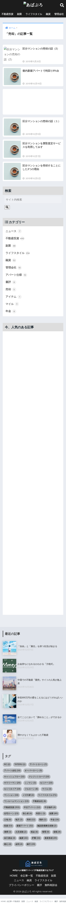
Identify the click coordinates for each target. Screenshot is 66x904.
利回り (40, 813)
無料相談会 (51, 885)
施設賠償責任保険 (47, 826)
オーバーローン (33, 770)
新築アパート (25, 826)
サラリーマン (12, 783)
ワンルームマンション (16, 801)
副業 (19, 14)
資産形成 (51, 838)
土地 (7, 819)
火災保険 (21, 832)
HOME (14, 875)
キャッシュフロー (14, 776)
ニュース (13, 231)
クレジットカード (39, 776)
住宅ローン (11, 813)
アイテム (13, 296)
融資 (48, 14)
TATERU (19, 764)
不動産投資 (7, 14)
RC (7, 764)
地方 (19, 819)
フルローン (31, 789)
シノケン (30, 783)
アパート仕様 (16, 274)
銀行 (31, 844)
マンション (11, 795)
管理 (45, 832)
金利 (19, 844)
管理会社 (59, 14)
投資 (8, 826)
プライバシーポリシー (21, 885)
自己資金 (9, 838)
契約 (42, 819)
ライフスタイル (34, 14)
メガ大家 (28, 795)
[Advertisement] (33, 102)
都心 (7, 844)
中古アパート (32, 807)
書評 (10, 281)
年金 (10, 311)
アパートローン (38, 764)
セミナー (46, 783)
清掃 (7, 832)
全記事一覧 (26, 875)
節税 (57, 832)
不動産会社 (39, 801)
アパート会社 (12, 770)
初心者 (27, 813)
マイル (12, 303)
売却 (10, 289)
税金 (34, 832)
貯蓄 (36, 838)
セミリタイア (12, 789)
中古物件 (50, 807)
